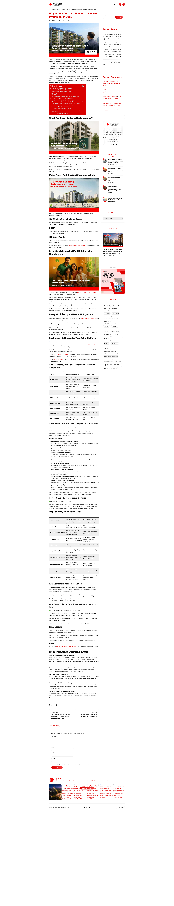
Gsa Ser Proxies (107, 103)
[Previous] (112, 261)
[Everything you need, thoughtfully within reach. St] (55, 792)
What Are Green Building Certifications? (62, 88)
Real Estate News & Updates (111, 356)
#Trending (107, 313)
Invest (116, 334)
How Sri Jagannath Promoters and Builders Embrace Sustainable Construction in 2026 (61, 716)
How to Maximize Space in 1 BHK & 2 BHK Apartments (112, 98)
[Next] (114, 261)
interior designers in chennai (110, 96)
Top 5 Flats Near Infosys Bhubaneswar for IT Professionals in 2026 (111, 62)
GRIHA (55, 93)
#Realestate (115, 310)
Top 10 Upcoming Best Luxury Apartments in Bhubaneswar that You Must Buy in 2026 (112, 44)
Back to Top (121, 807)
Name (53, 747)
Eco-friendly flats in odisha (62, 354)
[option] (113, 244)
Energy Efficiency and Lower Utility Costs (62, 98)
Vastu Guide (113, 368)
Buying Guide (52, 20)
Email (53, 753)
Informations (107, 334)
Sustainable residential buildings (77, 245)
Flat (105, 329)
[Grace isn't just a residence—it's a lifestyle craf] (106, 792)
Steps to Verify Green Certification (62, 106)
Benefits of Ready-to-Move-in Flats (112, 318)
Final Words (55, 111)
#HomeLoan (115, 308)
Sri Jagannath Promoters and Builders (66, 646)
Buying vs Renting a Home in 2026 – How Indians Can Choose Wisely (115, 200)
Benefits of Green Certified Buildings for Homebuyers (65, 96)
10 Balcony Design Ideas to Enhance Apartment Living (112, 83)
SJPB (104, 255)
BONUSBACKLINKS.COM (109, 81)
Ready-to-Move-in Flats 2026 (111, 346)
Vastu (106, 368)
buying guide (107, 321)
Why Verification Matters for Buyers (62, 108)
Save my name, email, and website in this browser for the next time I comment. (71, 764)
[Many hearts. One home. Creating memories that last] (118, 792)
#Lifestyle (106, 310)
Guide (117, 329)
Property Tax (115, 343)
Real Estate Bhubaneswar (110, 351)
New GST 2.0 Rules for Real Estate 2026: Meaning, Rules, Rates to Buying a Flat (115, 161)
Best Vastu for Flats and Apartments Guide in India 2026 (114, 179)
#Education (107, 305)
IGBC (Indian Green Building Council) (62, 91)
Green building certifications (88, 318)
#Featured (107, 308)
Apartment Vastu (108, 316)
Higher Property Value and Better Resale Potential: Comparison (68, 101)
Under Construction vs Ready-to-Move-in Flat (112, 365)
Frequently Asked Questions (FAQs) (61, 113)
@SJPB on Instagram (87, 788)
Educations (115, 326)
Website (53, 758)
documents (71, 594)
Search (104, 15)
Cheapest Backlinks (107, 89)
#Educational (116, 305)
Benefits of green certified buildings (86, 292)
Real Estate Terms (108, 359)
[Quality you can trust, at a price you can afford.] (68, 792)
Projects (117, 340)
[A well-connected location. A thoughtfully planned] (80, 792)
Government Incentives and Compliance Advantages (66, 103)
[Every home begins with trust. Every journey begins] (93, 792)
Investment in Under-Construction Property (111, 337)
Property (106, 343)
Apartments (107, 235)
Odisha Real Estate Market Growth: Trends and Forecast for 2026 (115, 170)
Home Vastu (115, 331)
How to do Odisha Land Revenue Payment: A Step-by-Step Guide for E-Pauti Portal (112, 56)
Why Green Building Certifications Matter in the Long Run (67, 110)
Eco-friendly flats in (59, 359)
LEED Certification (58, 94)
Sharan (104, 109)
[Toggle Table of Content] (82, 86)
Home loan (107, 331)
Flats (111, 329)
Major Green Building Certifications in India (63, 90)
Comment (54, 736)
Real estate (107, 348)
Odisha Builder (108, 340)
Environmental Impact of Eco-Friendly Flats (63, 100)
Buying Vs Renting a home (110, 323)
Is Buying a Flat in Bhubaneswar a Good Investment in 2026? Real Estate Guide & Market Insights (114, 189)
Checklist (106, 326)
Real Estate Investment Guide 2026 (112, 353)
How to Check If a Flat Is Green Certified (63, 105)
